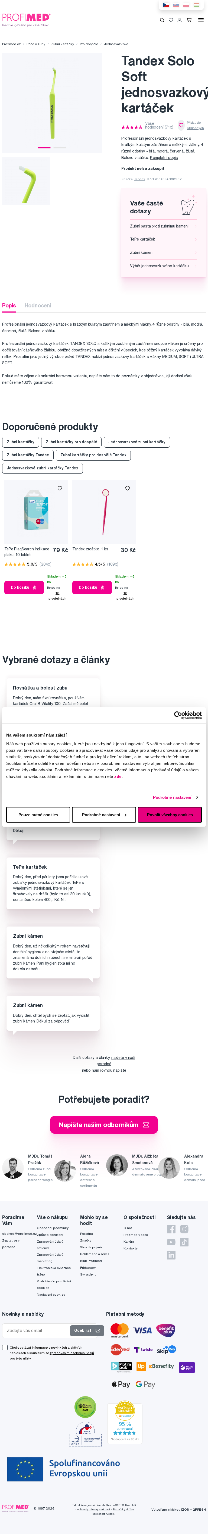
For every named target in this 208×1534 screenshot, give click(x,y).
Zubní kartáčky (62, 44)
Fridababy (88, 1267)
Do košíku (20, 587)
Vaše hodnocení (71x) (159, 125)
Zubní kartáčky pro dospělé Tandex (93, 455)
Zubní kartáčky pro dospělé (71, 442)
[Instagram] (184, 1229)
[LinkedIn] (171, 1255)
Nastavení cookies (51, 1294)
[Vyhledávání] (162, 19)
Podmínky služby (123, 1509)
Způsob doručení (50, 1234)
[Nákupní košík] (190, 20)
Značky (85, 1240)
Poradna (86, 1233)
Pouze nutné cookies (38, 814)
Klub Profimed (91, 1260)
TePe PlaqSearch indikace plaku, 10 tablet (26, 552)
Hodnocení (38, 305)
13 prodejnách (57, 595)
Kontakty (130, 1248)
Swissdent (88, 1274)
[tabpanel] (52, 103)
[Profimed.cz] (26, 19)
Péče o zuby (36, 44)
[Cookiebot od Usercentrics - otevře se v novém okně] (178, 715)
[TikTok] (184, 1242)
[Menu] (201, 20)
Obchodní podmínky (53, 1228)
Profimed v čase (135, 1234)
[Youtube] (171, 1242)
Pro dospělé (89, 44)
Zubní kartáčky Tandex (28, 455)
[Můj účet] (179, 19)
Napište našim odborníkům (99, 1124)
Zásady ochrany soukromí (95, 1509)
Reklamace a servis (94, 1254)
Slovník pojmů (91, 1247)
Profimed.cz (11, 44)
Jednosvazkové (116, 44)
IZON (185, 1509)
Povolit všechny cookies (170, 814)
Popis (9, 305)
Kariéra (128, 1241)
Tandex (139, 179)
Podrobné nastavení (172, 797)
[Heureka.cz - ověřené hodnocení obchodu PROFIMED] (124, 1422)
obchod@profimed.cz (19, 1233)
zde (118, 776)
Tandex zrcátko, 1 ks (90, 549)
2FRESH (199, 1509)
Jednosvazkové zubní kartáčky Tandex (42, 468)
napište (119, 1070)
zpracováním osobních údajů (72, 1353)
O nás (127, 1228)
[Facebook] (171, 1229)
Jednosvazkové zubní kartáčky (136, 442)
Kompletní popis (164, 158)
